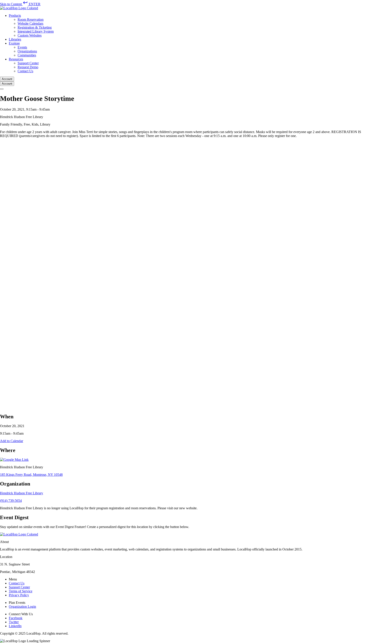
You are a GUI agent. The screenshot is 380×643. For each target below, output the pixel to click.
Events (22, 47)
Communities (27, 55)
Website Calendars (30, 23)
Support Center (28, 63)
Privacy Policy (19, 595)
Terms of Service (20, 591)
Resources (16, 59)
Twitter (14, 622)
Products (15, 15)
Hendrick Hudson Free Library (21, 493)
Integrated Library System (36, 31)
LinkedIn (15, 626)
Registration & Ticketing (35, 27)
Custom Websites (30, 35)
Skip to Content (20, 4)
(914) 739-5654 (11, 500)
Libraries (15, 39)
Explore (14, 43)
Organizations (27, 51)
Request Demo (28, 67)
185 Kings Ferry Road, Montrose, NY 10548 (31, 474)
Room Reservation (31, 19)
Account (7, 79)
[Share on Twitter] (132, 406)
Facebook (15, 618)
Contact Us (25, 71)
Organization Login (22, 606)
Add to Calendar (11, 441)
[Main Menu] (2, 89)
